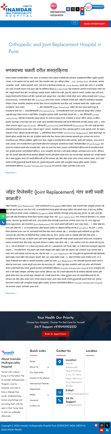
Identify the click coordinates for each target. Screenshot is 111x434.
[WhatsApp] (3, 216)
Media (32, 394)
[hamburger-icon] (75, 22)
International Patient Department (39, 386)
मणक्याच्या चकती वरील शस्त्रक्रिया (37, 70)
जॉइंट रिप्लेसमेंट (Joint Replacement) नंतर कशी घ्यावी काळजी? (54, 195)
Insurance (34, 400)
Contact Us (35, 405)
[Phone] (3, 222)
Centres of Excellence (40, 377)
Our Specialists (36, 372)
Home (32, 361)
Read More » (11, 172)
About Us (34, 366)
